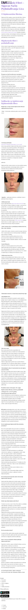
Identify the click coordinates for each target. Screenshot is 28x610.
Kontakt (4, 608)
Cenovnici (3, 581)
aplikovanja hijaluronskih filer (18, 203)
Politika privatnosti (5, 586)
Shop (2, 584)
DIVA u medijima (5, 583)
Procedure (3, 580)
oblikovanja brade (18, 220)
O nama (4, 605)
